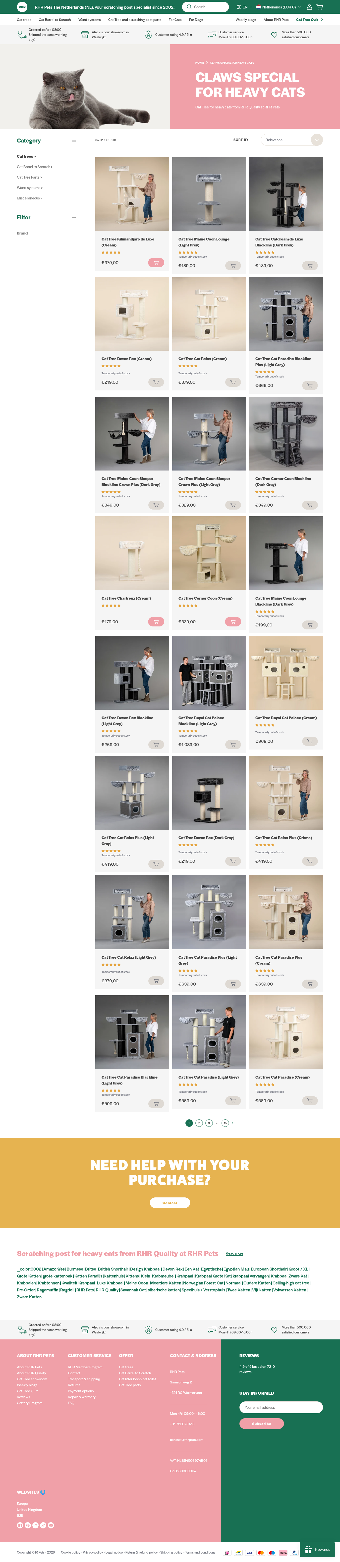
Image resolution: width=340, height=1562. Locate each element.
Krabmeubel (163, 1276)
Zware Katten (29, 1297)
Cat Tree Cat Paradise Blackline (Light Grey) (130, 1080)
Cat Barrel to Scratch (135, 1372)
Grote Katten (29, 1276)
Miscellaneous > (29, 197)
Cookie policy (70, 1552)
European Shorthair (269, 1269)
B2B (20, 1515)
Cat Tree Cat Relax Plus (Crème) (283, 837)
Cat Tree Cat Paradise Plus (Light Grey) (207, 960)
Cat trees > (26, 156)
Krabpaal (184, 1276)
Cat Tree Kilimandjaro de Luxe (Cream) (128, 241)
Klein (145, 1276)
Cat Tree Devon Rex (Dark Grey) (206, 837)
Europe (22, 1503)
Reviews (23, 1396)
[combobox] (247, 7)
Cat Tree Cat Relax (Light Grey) (129, 957)
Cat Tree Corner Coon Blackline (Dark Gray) (283, 481)
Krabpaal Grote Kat (213, 1276)
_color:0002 (29, 1269)
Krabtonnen (48, 1283)
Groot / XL (298, 1269)
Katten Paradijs (88, 1276)
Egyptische (211, 1269)
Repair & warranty (82, 1396)
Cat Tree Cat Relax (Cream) (202, 358)
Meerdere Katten (165, 1283)
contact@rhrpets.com (186, 1439)
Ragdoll (67, 1290)
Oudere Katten (257, 1283)
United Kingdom (29, 1509)
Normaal (233, 1283)
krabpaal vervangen (251, 1276)
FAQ (71, 1402)
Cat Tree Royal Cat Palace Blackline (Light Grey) (201, 720)
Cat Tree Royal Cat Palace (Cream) (286, 717)
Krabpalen (26, 1283)
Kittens (132, 1276)
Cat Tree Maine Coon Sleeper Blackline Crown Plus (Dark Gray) (131, 481)
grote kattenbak (57, 1276)
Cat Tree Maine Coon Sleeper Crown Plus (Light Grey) (204, 481)
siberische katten (164, 1290)
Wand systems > (30, 187)
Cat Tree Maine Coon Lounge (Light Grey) (203, 241)
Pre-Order (26, 1290)
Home (199, 62)
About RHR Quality (31, 1372)
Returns (74, 1384)
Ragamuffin (47, 1290)
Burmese (75, 1269)
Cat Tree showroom (32, 1378)
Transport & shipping (84, 1378)
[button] (111, 251)
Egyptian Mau (236, 1269)
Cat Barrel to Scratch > (35, 166)
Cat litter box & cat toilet (137, 1378)
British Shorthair (113, 1269)
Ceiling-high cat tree (291, 1283)
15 (225, 1123)
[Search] (189, 6)
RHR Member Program (85, 1366)
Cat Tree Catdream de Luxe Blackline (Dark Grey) (279, 241)
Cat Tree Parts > (29, 177)
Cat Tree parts (130, 1384)
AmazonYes (54, 1269)
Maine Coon (136, 1283)
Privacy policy (93, 1552)
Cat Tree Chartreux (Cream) (126, 598)
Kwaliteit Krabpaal (78, 1283)
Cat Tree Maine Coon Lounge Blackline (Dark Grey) (280, 601)
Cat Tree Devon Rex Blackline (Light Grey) (127, 720)
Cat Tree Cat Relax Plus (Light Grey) (128, 840)
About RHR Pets (29, 1366)
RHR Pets (85, 1290)
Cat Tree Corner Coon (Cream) (205, 598)
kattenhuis (114, 1276)
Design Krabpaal (145, 1269)
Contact (74, 1372)
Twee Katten (238, 1290)
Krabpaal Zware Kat (289, 1276)
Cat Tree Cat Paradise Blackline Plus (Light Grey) (283, 361)
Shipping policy (171, 1552)
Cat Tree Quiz (27, 1390)
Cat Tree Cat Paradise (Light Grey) (208, 1077)
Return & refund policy (141, 1552)
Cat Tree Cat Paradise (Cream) (282, 1077)
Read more (234, 1253)
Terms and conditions (200, 1552)
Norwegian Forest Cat (203, 1283)
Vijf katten (261, 1290)
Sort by (241, 139)
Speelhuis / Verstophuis (203, 1290)
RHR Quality (107, 1290)
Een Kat (192, 1269)
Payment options (81, 1390)
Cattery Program (29, 1402)
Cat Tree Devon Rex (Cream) (127, 358)
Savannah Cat (133, 1290)
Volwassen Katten (289, 1290)
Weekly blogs (27, 1384)
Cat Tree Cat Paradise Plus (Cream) (278, 960)
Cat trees (126, 1366)
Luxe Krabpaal (110, 1283)
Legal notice (114, 1552)
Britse (90, 1269)
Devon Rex (173, 1269)
